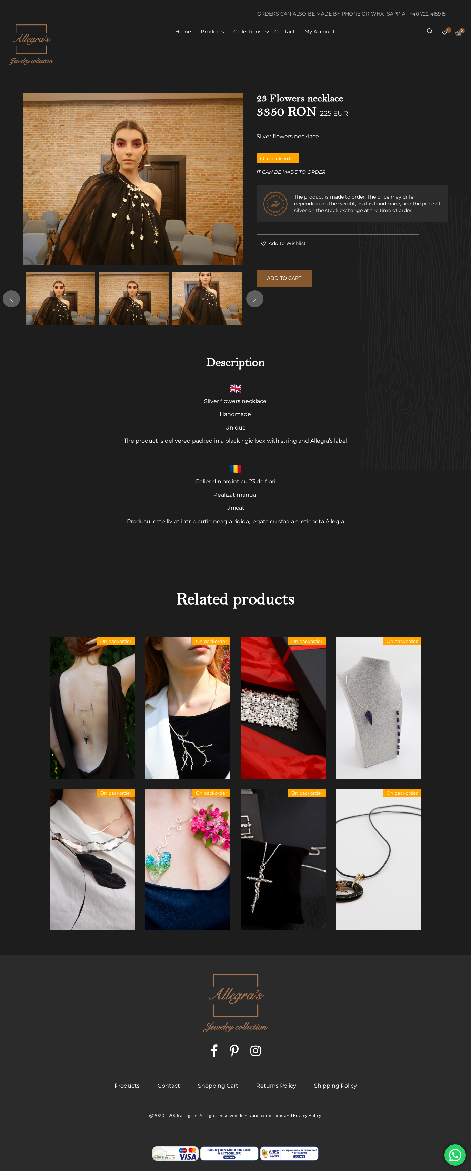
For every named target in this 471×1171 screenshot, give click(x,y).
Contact (284, 31)
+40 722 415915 (428, 14)
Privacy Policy (307, 1116)
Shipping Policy (335, 1085)
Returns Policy (276, 1085)
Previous (11, 298)
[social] (214, 1050)
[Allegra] (31, 44)
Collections (247, 31)
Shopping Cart (218, 1085)
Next (254, 298)
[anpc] (229, 1153)
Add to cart (284, 278)
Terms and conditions (261, 1116)
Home (183, 31)
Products (212, 31)
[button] (283, 243)
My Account (319, 31)
